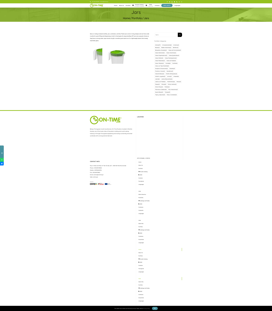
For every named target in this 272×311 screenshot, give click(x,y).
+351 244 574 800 (95, 1)
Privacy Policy (147, 308)
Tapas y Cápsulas (160, 94)
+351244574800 (98, 168)
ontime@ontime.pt (104, 1)
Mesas (179, 81)
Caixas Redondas (160, 60)
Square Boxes (159, 92)
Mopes (157, 84)
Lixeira (157, 79)
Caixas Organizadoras (161, 55)
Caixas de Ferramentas (175, 50)
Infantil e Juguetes (160, 76)
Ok (155, 308)
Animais (158, 45)
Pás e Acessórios (173, 89)
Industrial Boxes (159, 73)
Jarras (169, 76)
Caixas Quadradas (174, 55)
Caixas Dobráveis (160, 52)
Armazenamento (167, 45)
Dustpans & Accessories (161, 68)
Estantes (172, 68)
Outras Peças (159, 87)
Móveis (164, 84)
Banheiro (175, 47)
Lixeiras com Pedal (160, 81)
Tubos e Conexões (172, 94)
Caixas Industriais (171, 52)
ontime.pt (95, 177)
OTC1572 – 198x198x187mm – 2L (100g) (117, 60)
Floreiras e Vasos (160, 71)
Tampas (167, 92)
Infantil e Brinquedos (171, 73)
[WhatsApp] (2, 160)
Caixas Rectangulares (171, 58)
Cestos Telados (159, 63)
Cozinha (174, 63)
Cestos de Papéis (171, 60)
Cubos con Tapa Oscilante (162, 66)
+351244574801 (96, 172)
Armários (176, 45)
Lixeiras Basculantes (166, 79)
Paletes (167, 87)
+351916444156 (98, 170)
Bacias (157, 47)
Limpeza (176, 76)
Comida (168, 63)
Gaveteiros (170, 71)
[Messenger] (2, 163)
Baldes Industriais (166, 47)
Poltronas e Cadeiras (161, 89)
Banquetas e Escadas (161, 50)
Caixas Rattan (159, 58)
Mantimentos (171, 81)
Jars (117, 63)
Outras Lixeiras (172, 84)
